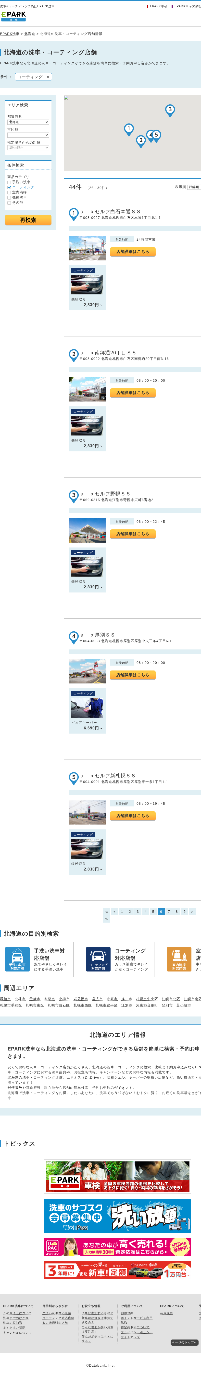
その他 (17, 202)
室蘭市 (49, 999)
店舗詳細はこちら (133, 251)
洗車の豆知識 (12, 1323)
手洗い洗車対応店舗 (56, 1313)
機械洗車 (19, 197)
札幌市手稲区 (11, 1005)
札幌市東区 (35, 1005)
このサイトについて (17, 1313)
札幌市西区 (83, 1005)
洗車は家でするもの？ (97, 1313)
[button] (129, 130)
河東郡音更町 (147, 1005)
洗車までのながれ (16, 1318)
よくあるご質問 (14, 1327)
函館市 (5, 999)
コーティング (23, 187)
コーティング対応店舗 (58, 1318)
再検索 (28, 220)
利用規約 (127, 1313)
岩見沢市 (81, 999)
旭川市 (126, 999)
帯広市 (97, 999)
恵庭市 (112, 999)
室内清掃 (19, 192)
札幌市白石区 (59, 1005)
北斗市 (20, 999)
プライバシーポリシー (137, 1332)
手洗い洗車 (21, 182)
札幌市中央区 (147, 999)
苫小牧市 (183, 1005)
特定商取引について (135, 1327)
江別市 (126, 1005)
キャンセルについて (17, 1332)
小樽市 (64, 999)
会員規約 (166, 1313)
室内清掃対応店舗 (55, 1323)
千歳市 (34, 999)
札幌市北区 (171, 999)
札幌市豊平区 (107, 1005)
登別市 (167, 1005)
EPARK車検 (158, 6)
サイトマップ (130, 1337)
